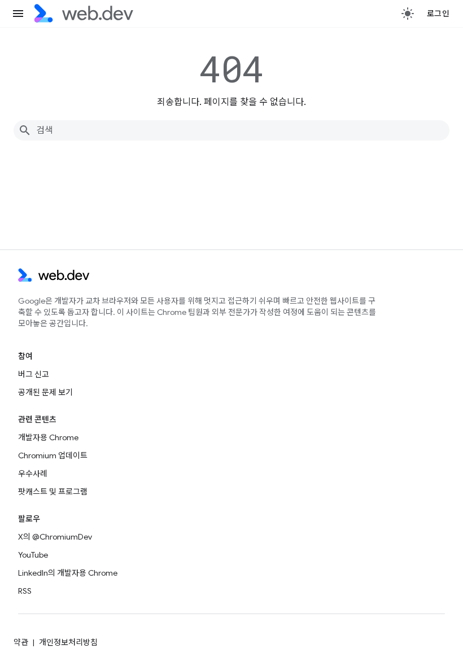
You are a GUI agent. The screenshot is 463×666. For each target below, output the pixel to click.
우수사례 (32, 473)
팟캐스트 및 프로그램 (53, 492)
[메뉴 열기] (18, 13)
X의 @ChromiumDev (55, 537)
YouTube (33, 555)
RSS (25, 591)
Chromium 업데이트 (53, 455)
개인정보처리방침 (68, 642)
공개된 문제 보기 (45, 392)
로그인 (438, 13)
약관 (21, 642)
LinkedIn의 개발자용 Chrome (67, 573)
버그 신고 (33, 374)
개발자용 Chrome (48, 437)
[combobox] (231, 130)
